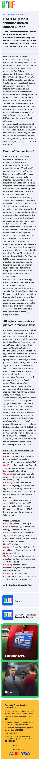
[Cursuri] (20, 679)
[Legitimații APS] (20, 642)
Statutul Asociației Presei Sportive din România (20, 615)
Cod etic (20, 600)
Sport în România (9, 14)
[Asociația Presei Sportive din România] (9, 5)
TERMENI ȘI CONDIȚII (13, 736)
